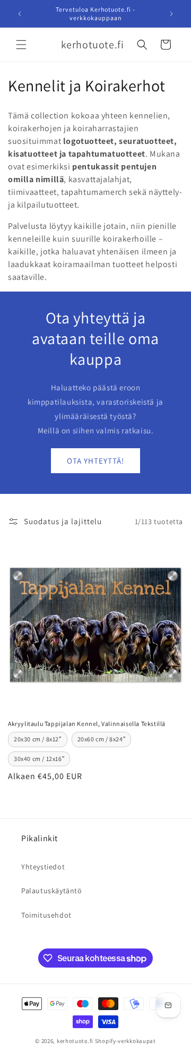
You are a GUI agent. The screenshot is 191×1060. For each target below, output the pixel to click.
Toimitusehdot (46, 915)
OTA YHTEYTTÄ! (95, 461)
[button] (21, 44)
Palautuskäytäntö (51, 890)
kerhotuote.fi (75, 1041)
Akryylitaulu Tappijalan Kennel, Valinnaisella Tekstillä (87, 724)
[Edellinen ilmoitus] (19, 13)
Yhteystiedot (43, 866)
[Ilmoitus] (171, 13)
